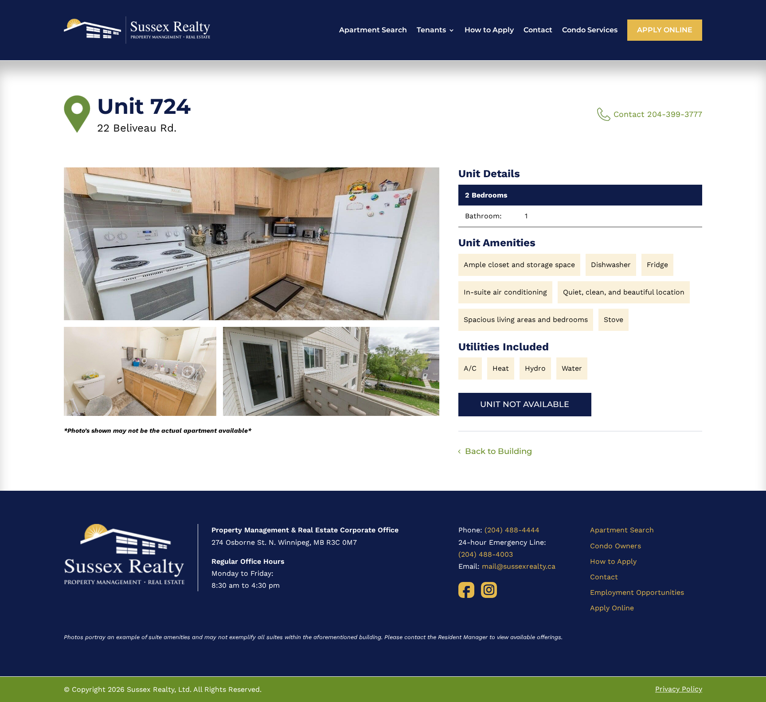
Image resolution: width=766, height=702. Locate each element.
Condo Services (589, 30)
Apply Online (664, 30)
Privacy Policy (678, 689)
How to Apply (489, 30)
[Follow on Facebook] (466, 590)
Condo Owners (615, 546)
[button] (251, 243)
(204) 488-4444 (512, 530)
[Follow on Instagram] (489, 590)
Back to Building (498, 451)
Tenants (431, 30)
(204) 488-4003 (485, 554)
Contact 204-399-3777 (658, 114)
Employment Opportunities (637, 592)
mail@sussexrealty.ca (518, 566)
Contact (538, 30)
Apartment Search (373, 30)
